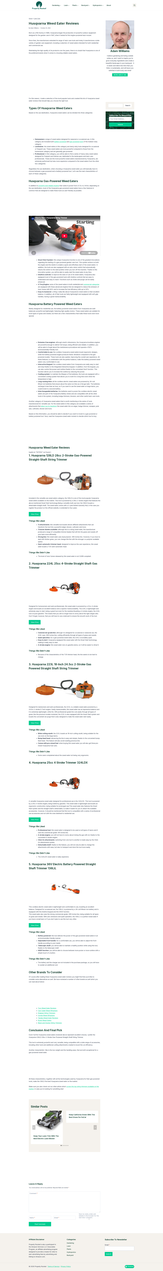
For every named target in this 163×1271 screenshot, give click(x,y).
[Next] (95, 1127)
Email (56, 1218)
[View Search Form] (134, 5)
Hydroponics (71, 1252)
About (109, 5)
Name (32, 1218)
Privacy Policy (66, 1266)
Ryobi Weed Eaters (44, 1020)
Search (127, 105)
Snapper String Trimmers (46, 1013)
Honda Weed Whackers (46, 1015)
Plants (69, 1249)
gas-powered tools (76, 142)
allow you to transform (49, 406)
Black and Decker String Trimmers (50, 1023)
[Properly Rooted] (38, 5)
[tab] (61, 1145)
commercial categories (91, 284)
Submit (120, 124)
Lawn (69, 1246)
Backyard (70, 1255)
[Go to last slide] (33, 1127)
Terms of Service (53, 1266)
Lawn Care (37, 18)
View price (34, 514)
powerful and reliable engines (48, 186)
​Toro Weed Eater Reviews (47, 1008)
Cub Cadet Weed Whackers (47, 1011)
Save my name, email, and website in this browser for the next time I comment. (89, 1215)
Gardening (70, 1243)
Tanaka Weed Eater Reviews (48, 1018)
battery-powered (60, 142)
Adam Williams (34, 28)
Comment (34, 1193)
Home (30, 18)
